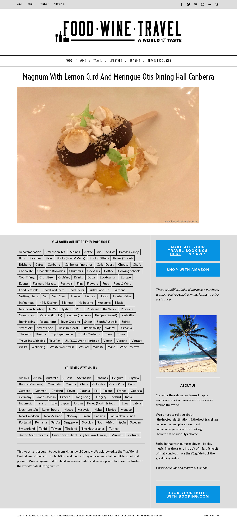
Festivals (67, 283)
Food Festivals (28, 290)
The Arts (25, 334)
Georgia (136, 391)
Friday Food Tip (98, 290)
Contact (44, 4)
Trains (121, 334)
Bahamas (101, 378)
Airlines (75, 252)
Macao (68, 409)
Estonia (85, 391)
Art (99, 252)
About (31, 4)
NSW (52, 309)
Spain (122, 422)
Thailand (71, 428)
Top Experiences (62, 334)
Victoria (121, 340)
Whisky (84, 347)
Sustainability (92, 328)
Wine (111, 347)
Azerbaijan (84, 378)
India (128, 397)
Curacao (24, 391)
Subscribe (59, 4)
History (90, 296)
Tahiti (43, 428)
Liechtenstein (28, 409)
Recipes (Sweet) (106, 315)
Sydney (110, 328)
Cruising (64, 277)
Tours (109, 334)
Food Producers (53, 290)
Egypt (71, 391)
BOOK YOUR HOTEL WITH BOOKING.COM (188, 494)
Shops (88, 321)
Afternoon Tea (55, 252)
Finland (108, 391)
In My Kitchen (48, 302)
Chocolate (26, 271)
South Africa (105, 422)
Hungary (100, 397)
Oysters (66, 309)
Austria (67, 378)
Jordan (78, 403)
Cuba (131, 384)
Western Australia (62, 347)
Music (119, 302)
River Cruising (70, 321)
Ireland (41, 403)
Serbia (55, 422)
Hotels (104, 296)
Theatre (40, 334)
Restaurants (48, 321)
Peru (79, 309)
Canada (71, 384)
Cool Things (27, 277)
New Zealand (53, 416)
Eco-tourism (108, 277)
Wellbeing (38, 347)
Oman (86, 416)
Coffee (109, 271)
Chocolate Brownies (51, 271)
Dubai (91, 277)
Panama (99, 416)
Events (23, 283)
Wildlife (98, 347)
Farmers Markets (44, 283)
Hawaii (76, 296)
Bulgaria (133, 378)
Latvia (137, 403)
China (84, 384)
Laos (125, 403)
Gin (45, 296)
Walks (23, 347)
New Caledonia (29, 416)
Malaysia (83, 409)
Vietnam (133, 435)
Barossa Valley (129, 252)
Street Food (45, 328)
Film (80, 283)
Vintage (137, 340)
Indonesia (25, 403)
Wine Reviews (129, 347)
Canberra (54, 264)
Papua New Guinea (122, 416)
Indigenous (26, 302)
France (121, 391)
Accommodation (30, 252)
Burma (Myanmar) (31, 384)
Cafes (39, 264)
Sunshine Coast (67, 328)
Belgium (117, 378)
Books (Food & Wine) (71, 258)
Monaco (126, 409)
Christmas (76, 271)
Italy (54, 403)
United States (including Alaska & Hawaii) (79, 435)
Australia (52, 378)
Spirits (126, 321)
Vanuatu (117, 435)
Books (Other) (99, 258)
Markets (67, 302)
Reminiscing (27, 321)
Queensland (27, 315)
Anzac (88, 252)
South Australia (107, 321)
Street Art (26, 328)
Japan (65, 403)
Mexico (111, 409)
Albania (24, 378)
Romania (41, 422)
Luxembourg (50, 409)
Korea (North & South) (102, 403)
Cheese (123, 264)
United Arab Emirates (33, 435)
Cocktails (93, 271)
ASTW (110, 252)
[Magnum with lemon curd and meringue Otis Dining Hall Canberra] (108, 222)
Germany (25, 397)
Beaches (35, 258)
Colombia (98, 384)
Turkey (113, 428)
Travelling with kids (32, 340)
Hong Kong (82, 397)
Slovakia (87, 422)
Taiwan (56, 428)
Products (127, 309)
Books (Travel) (123, 258)
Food (105, 283)
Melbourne (85, 302)
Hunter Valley (122, 296)
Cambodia (54, 384)
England (57, 391)
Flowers (92, 283)
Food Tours (76, 290)
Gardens (119, 290)
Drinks (78, 277)
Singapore (71, 422)
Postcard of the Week (101, 309)
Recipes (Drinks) (51, 315)
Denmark (41, 391)
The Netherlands (93, 428)
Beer (49, 258)
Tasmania (125, 328)
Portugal (25, 422)
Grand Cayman (46, 397)
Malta (98, 409)
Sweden (135, 422)
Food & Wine (122, 283)
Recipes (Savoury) (78, 315)
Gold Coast (59, 296)
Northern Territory (32, 309)
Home (20, 4)
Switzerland (27, 428)
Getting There (29, 296)
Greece (65, 397)
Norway (71, 416)
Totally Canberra (89, 334)
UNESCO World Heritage (82, 340)
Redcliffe (127, 315)
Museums (104, 302)
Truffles (54, 340)
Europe (126, 277)
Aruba (37, 378)
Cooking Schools (129, 271)
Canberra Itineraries (78, 264)
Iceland (116, 397)
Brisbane (25, 264)
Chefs (137, 264)
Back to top (209, 515)
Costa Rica (116, 384)
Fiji (96, 391)
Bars (22, 258)
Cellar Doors (105, 264)
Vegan (107, 340)
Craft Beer (46, 277)
